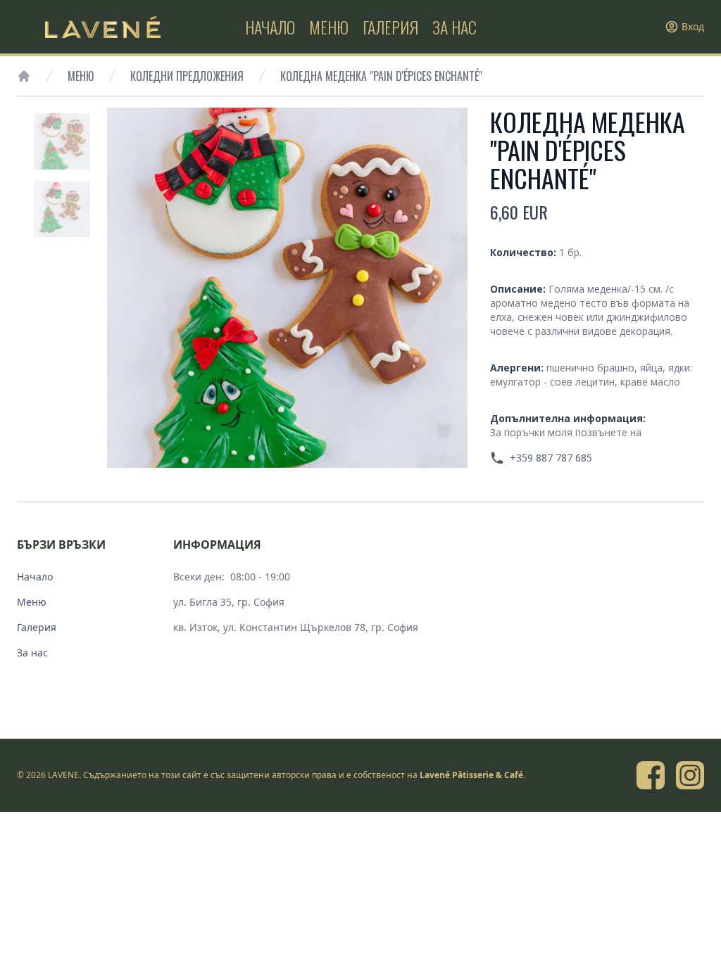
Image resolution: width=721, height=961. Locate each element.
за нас (454, 26)
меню (329, 26)
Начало (35, 576)
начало (270, 26)
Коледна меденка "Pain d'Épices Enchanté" (381, 76)
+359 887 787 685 (551, 457)
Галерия (36, 627)
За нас (32, 652)
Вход (693, 26)
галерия (390, 26)
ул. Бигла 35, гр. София (228, 602)
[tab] (62, 141)
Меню (81, 76)
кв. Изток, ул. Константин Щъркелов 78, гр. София (295, 627)
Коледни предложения (187, 76)
